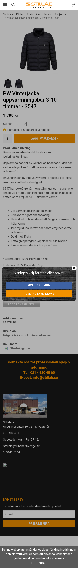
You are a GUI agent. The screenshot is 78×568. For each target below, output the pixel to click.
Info (33, 563)
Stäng (43, 563)
